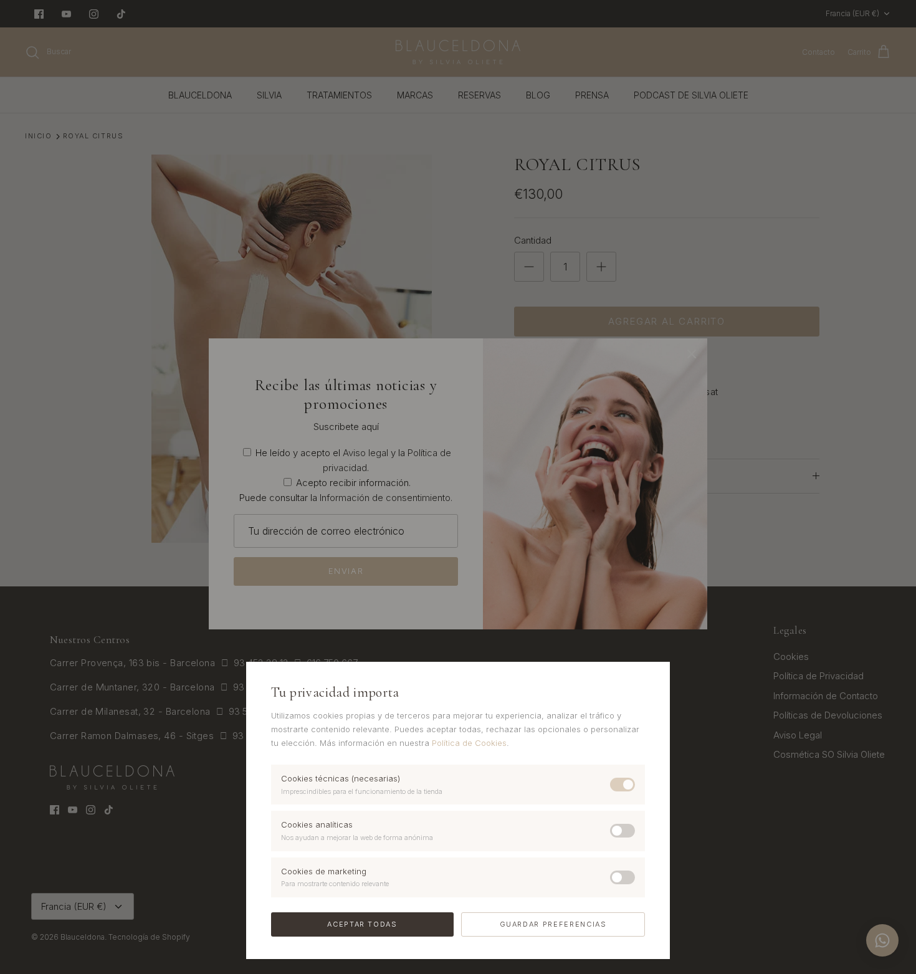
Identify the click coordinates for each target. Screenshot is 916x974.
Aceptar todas (362, 924)
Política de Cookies (469, 743)
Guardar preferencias (553, 924)
